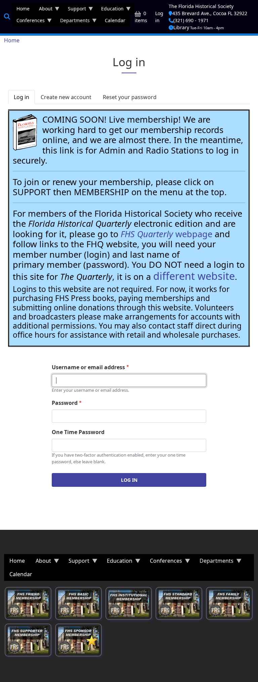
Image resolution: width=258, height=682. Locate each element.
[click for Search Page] (7, 16)
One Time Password (78, 432)
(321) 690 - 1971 (191, 20)
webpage (166, 234)
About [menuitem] (43, 9)
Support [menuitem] (74, 9)
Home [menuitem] (23, 8)
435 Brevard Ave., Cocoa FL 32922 (209, 13)
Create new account (66, 97)
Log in (159, 17)
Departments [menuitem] (72, 21)
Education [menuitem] (110, 9)
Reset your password (130, 97)
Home (11, 40)
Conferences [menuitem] (28, 21)
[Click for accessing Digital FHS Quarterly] (25, 132)
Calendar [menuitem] (115, 20)
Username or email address (88, 367)
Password (65, 403)
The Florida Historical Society (201, 6)
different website (194, 276)
